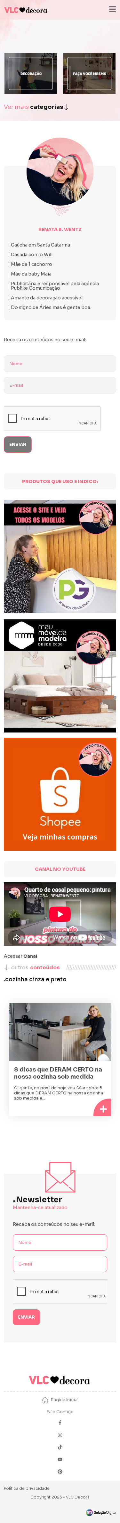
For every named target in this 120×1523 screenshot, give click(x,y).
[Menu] (112, 10)
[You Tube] (60, 1460)
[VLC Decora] (26, 9)
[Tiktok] (60, 1447)
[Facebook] (60, 1423)
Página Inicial (64, 1399)
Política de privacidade (27, 1488)
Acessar (20, 956)
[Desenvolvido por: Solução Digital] (100, 1512)
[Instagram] (60, 1435)
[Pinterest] (60, 1472)
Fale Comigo (60, 1411)
